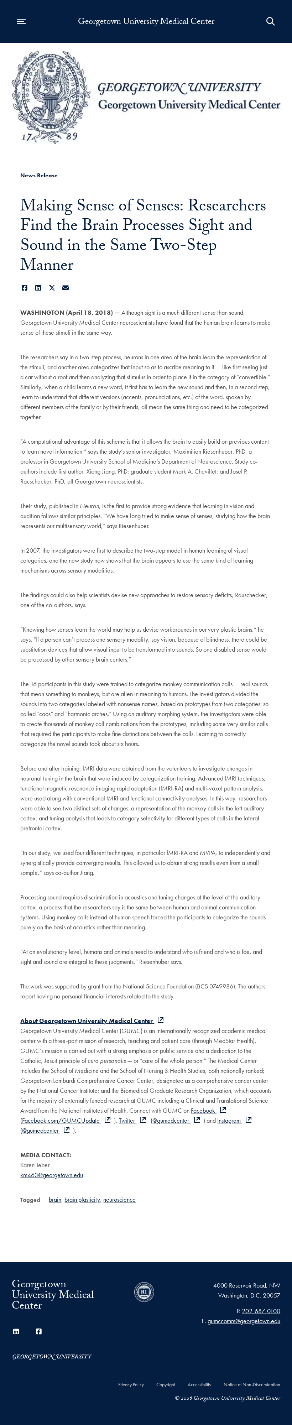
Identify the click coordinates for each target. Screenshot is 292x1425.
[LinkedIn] (38, 288)
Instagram (229, 1120)
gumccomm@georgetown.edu (244, 1321)
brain (55, 1199)
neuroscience (119, 1199)
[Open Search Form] (270, 21)
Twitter (127, 1120)
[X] (52, 288)
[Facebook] (24, 288)
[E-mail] (66, 288)
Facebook (204, 1110)
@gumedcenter (171, 1120)
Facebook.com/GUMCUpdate (61, 1120)
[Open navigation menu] (21, 21)
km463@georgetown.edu (51, 1175)
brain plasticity (82, 1199)
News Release (39, 175)
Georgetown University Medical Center (146, 23)
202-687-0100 (261, 1311)
